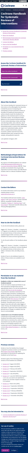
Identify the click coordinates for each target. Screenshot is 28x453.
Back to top (4, 89)
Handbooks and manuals (18, 10)
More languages (24, 1)
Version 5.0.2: (6, 386)
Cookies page (17, 446)
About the (8, 35)
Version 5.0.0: (6, 391)
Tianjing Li (10, 203)
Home (2, 10)
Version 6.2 (6, 369)
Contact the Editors (8, 42)
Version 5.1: (6, 383)
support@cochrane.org (7, 194)
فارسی (10, 1)
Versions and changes (9, 351)
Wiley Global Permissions (12, 327)
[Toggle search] (23, 5)
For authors (8, 10)
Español (6, 1)
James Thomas (12, 199)
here (15, 355)
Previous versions (7, 51)
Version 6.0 (6, 373)
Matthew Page (18, 203)
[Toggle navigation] (26, 5)
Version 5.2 (6, 376)
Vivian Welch (4, 205)
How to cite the (10, 44)
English (2, 1)
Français (14, 1)
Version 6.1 (6, 371)
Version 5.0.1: (6, 388)
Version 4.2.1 (6, 395)
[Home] (8, 5)
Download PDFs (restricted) (10, 77)
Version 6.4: (6, 364)
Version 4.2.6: (6, 393)
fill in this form (15, 299)
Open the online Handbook (9, 71)
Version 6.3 (6, 366)
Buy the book (5, 84)
